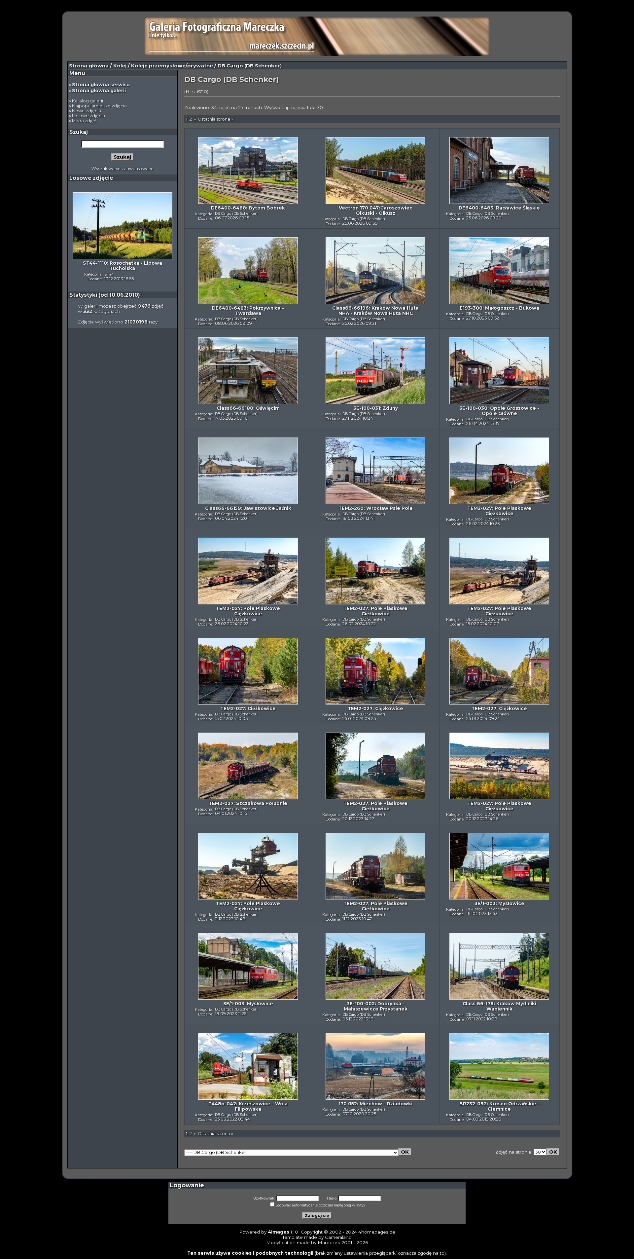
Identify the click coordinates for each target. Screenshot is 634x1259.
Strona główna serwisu (101, 85)
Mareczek (329, 1242)
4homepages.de (376, 1232)
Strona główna (89, 66)
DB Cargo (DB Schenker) (236, 213)
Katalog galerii (87, 100)
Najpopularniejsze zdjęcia (99, 105)
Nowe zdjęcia (86, 110)
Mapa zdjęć (84, 120)
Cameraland (338, 1237)
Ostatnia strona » (215, 119)
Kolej (119, 66)
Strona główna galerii (99, 91)
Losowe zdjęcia (88, 115)
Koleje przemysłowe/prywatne (172, 66)
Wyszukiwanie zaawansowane (122, 168)
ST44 (109, 274)
